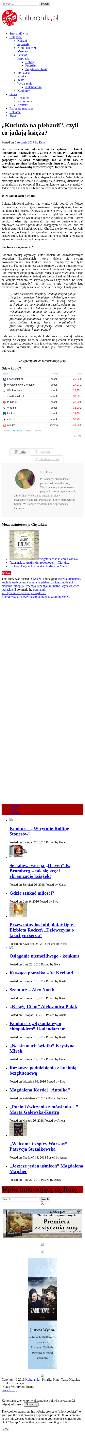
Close (5, 1429)
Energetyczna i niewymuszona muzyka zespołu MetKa (38, 596)
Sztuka (21, 76)
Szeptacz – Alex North (31, 989)
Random (14, 813)
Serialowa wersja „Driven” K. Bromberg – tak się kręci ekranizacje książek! (39, 871)
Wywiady (23, 44)
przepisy (19, 586)
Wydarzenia (24, 83)
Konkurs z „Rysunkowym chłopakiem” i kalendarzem (37, 1026)
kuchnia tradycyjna (13, 582)
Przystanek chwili (36, 69)
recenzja (31, 586)
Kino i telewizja (27, 47)
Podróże (30, 65)
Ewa (42, 142)
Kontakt (22, 105)
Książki (22, 40)
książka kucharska (69, 578)
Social (44, 452)
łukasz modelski (63, 582)
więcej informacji (12, 1404)
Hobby (29, 62)
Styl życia (23, 72)
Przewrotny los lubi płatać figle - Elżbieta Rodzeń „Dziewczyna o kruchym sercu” (42, 930)
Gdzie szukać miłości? (31, 893)
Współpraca (24, 101)
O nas (13, 94)
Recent (13, 809)
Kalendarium (33, 87)
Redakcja (23, 97)
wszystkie (17, 430)
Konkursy (23, 90)
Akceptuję (31, 1404)
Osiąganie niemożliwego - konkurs (44, 956)
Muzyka (22, 51)
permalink (39, 589)
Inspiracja (23, 58)
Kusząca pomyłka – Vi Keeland (41, 972)
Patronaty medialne (21, 108)
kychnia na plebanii (39, 582)
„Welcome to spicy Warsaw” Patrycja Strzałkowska (38, 1146)
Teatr (20, 80)
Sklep (13, 115)
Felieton (22, 55)
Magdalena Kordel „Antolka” (39, 1089)
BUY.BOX (77, 436)
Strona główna (18, 33)
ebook (38, 430)
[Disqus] (42, 648)
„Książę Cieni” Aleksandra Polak (43, 1006)
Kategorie (15, 37)
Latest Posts (49, 459)
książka (28, 430)
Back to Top (9, 1390)
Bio (22, 452)
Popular (14, 805)
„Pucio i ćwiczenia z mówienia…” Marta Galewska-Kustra (43, 1109)
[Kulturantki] (30, 23)
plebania (7, 586)
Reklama (15, 112)
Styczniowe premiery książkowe (24, 593)
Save (8, 573)
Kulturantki (32, 1379)
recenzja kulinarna (48, 586)
